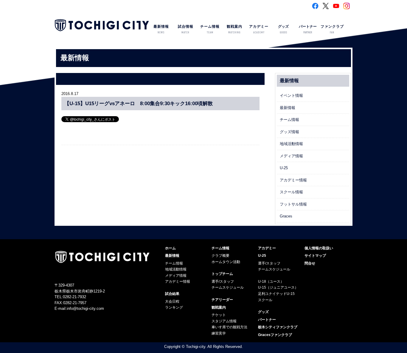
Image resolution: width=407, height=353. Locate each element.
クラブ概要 (220, 256)
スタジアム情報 (224, 321)
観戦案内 (234, 29)
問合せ (310, 263)
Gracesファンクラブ (275, 335)
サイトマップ (315, 256)
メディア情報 (291, 156)
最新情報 (161, 29)
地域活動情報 (291, 143)
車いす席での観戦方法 (229, 327)
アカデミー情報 (293, 180)
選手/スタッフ (223, 281)
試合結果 (172, 294)
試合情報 (185, 29)
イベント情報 (291, 95)
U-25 (284, 168)
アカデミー (258, 29)
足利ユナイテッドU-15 (276, 294)
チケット (219, 315)
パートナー (308, 29)
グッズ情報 (289, 132)
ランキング (174, 307)
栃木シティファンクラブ (277, 327)
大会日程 (172, 301)
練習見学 (219, 333)
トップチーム (222, 274)
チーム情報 (210, 29)
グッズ (283, 29)
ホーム (170, 248)
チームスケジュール (228, 287)
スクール (265, 300)
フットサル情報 (293, 204)
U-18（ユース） (271, 281)
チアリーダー (222, 300)
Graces (286, 216)
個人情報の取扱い (319, 248)
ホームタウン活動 (226, 262)
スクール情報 (291, 192)
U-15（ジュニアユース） (278, 287)
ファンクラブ (332, 29)
